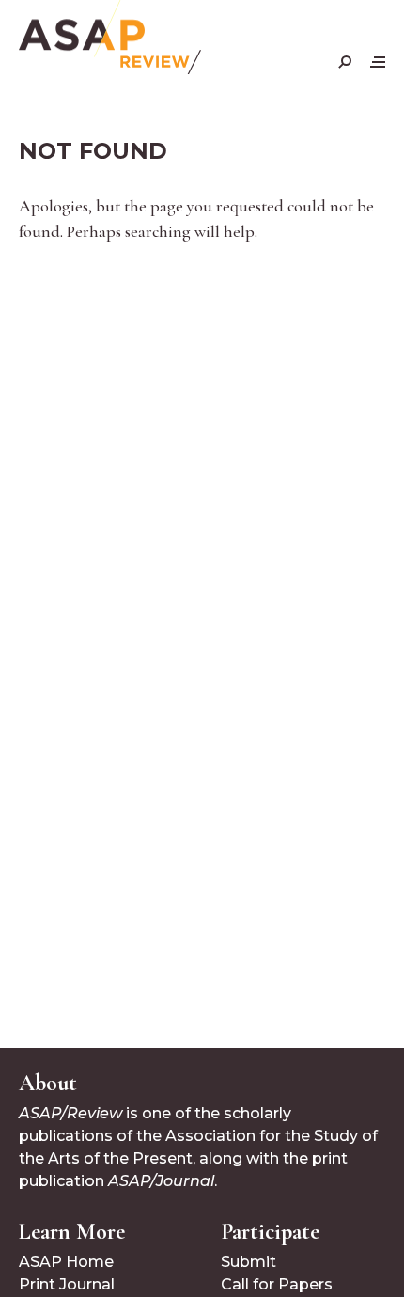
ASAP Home (66, 1262)
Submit (248, 1262)
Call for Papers (277, 1284)
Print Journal (67, 1284)
